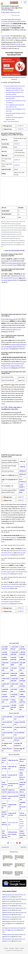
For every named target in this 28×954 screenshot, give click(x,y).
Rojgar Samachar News (22, 833)
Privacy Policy (11, 948)
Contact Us (22, 948)
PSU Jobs (11, 832)
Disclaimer (6, 948)
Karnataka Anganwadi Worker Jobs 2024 (11, 234)
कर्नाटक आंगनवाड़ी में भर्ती (6, 36)
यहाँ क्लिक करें (21, 125)
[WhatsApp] (11, 843)
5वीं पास (4, 716)
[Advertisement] (14, 192)
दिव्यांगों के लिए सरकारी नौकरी (4, 814)
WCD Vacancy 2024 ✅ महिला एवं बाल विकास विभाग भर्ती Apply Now (8, 872)
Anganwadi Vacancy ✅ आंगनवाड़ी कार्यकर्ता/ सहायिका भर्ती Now (8, 864)
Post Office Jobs (3, 833)
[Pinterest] (17, 843)
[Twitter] (14, 843)
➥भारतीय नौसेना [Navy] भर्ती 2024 (23, 784)
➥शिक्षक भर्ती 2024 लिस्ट (13, 760)
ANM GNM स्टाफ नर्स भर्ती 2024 (22, 797)
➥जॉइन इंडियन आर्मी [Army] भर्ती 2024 (22, 767)
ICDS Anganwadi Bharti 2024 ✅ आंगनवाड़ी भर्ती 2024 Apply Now (19, 873)
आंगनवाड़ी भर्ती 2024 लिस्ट (4, 760)
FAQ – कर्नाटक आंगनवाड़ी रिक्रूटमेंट (11, 121)
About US (17, 948)
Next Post (24, 847)
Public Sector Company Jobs (12, 834)
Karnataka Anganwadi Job (10, 319)
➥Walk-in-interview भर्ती (4, 805)
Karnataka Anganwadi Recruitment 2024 (14, 86)
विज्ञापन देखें (23, 461)
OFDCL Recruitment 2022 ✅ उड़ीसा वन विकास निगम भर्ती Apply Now (20, 865)
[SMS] (20, 843)
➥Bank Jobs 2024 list (4, 784)
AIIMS (10, 804)
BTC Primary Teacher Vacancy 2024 (22, 823)
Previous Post (5, 847)
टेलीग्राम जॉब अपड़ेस (20, 250)
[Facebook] (8, 843)
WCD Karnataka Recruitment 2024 (12, 232)
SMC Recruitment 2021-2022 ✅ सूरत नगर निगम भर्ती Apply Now (19, 857)
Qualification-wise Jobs (9, 409)
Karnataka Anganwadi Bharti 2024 (15, 327)
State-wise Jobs (14, 407)
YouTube (3, 401)
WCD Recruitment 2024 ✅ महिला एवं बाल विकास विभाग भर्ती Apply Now (8, 857)
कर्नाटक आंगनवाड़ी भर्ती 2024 (10, 21)
